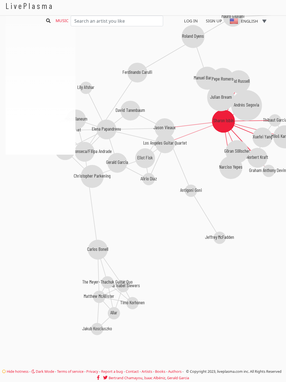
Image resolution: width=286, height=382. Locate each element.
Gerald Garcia (178, 377)
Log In (191, 20)
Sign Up (214, 20)
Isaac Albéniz (154, 377)
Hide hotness (17, 371)
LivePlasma (30, 6)
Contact (132, 371)
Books (160, 371)
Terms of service (70, 371)
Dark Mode (44, 371)
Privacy (92, 371)
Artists (147, 371)
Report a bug (112, 371)
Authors (175, 371)
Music (62, 20)
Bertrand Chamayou (125, 377)
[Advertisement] (40, 185)
